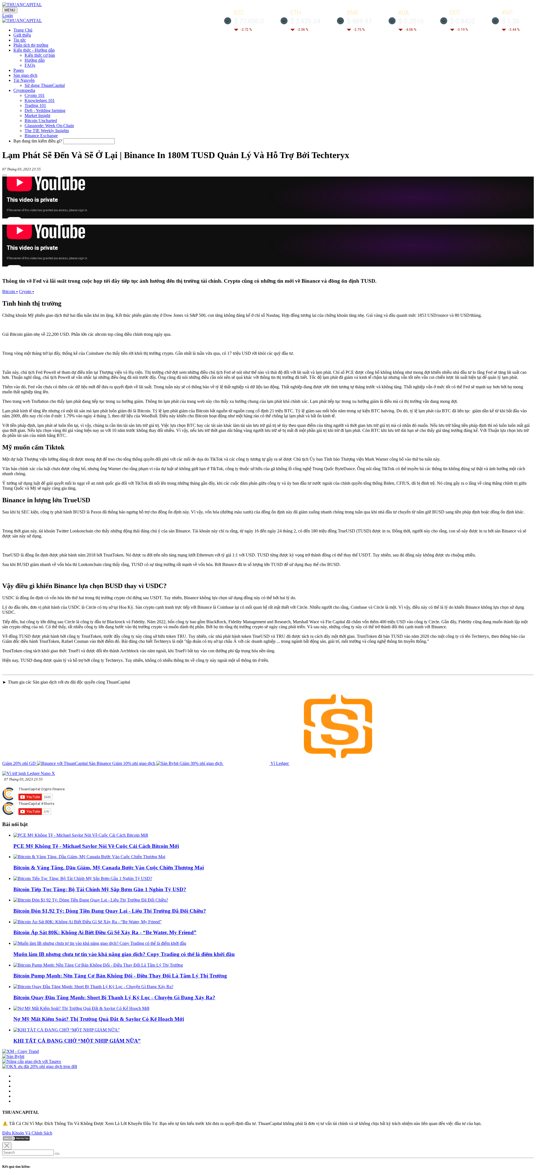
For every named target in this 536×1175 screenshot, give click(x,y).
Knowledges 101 (40, 100)
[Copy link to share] (4, 175)
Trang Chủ (22, 30)
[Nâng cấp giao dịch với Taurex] (31, 1061)
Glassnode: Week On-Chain (49, 125)
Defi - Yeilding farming (45, 110)
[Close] (6, 1146)
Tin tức (19, 40)
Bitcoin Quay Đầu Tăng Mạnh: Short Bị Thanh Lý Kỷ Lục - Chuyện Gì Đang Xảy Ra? (114, 997)
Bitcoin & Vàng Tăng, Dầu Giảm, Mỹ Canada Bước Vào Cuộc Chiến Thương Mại (108, 867)
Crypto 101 (35, 95)
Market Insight (37, 115)
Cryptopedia (24, 90)
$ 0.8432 (462, 21)
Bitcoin (10, 291)
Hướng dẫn (35, 60)
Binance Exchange (41, 135)
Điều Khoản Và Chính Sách (27, 1133)
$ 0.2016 (410, 21)
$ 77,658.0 (249, 21)
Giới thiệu (22, 35)
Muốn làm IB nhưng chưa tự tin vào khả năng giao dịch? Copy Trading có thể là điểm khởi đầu (124, 954)
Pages (18, 70)
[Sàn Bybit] (13, 1056)
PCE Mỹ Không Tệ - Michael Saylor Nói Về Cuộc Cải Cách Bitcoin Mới (96, 846)
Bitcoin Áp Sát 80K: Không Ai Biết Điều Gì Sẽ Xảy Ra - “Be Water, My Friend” (105, 932)
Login (7, 15)
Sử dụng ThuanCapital (45, 85)
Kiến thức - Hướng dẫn (34, 50)
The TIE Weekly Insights (47, 130)
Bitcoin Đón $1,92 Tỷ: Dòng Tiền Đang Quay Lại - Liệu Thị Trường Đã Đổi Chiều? (109, 911)
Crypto (26, 291)
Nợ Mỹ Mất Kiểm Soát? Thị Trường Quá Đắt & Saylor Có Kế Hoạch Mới (98, 1019)
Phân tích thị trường (30, 45)
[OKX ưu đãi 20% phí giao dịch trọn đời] (39, 1066)
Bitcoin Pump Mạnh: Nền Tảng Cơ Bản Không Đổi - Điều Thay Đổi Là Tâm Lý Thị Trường (120, 976)
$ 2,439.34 (305, 21)
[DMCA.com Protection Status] (16, 1139)
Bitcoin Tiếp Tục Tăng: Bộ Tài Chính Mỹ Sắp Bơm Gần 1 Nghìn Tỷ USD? (99, 889)
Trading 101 (35, 105)
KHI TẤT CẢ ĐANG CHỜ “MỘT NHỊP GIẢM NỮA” (77, 1041)
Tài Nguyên (24, 80)
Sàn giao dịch (25, 75)
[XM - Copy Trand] (20, 1051)
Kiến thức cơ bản (40, 55)
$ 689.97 (359, 21)
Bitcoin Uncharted (41, 120)
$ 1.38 (511, 21)
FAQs (30, 65)
